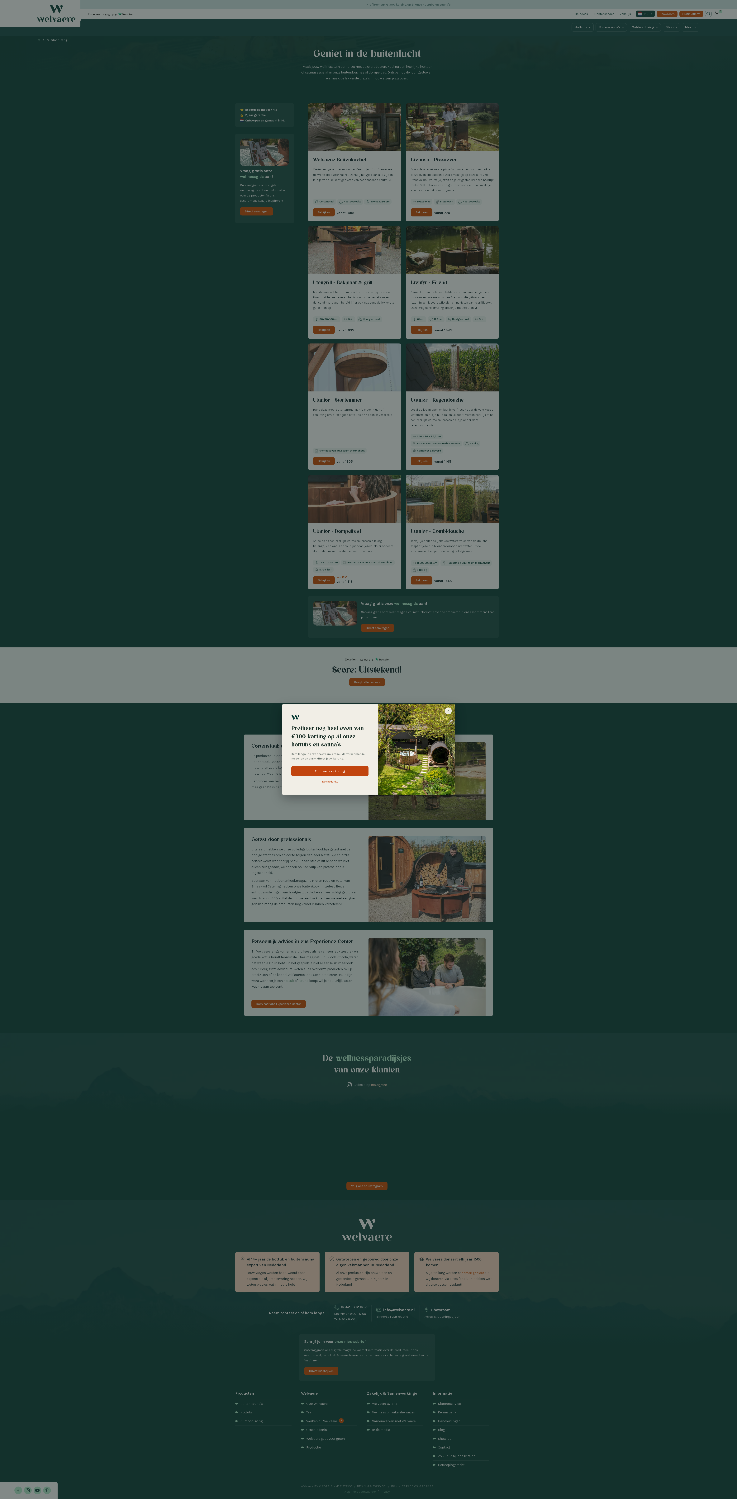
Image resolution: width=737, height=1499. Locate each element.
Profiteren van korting (330, 771)
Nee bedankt (330, 781)
